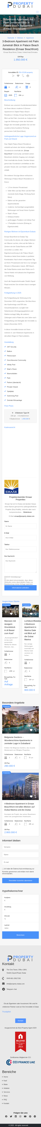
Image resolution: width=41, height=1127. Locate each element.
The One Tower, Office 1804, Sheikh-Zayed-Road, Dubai (17, 971)
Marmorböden (12, 373)
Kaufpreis (7, 897)
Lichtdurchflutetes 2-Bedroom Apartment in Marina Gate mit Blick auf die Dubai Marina (32, 630)
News (6, 1096)
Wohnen (20, 38)
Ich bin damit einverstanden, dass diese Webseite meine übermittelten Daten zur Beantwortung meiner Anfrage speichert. (18, 582)
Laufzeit (6, 925)
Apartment (30, 38)
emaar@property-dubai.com (24, 516)
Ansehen (20, 728)
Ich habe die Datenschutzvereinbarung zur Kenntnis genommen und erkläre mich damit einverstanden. (18, 871)
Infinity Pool (11, 365)
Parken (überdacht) (14, 382)
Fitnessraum (11, 356)
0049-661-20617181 (14, 978)
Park (8, 378)
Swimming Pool (12, 396)
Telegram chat (12, 989)
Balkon (9, 351)
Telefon (6, 544)
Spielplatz (10, 391)
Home (6, 1077)
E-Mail (6, 533)
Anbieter (7, 1088)
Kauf (5, 1080)
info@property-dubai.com (16, 984)
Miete (6, 1084)
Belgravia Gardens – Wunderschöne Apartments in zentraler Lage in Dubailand (18, 740)
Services (7, 1092)
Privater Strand (12, 387)
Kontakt (20, 1021)
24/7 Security (11, 347)
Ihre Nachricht (9, 556)
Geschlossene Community (16, 360)
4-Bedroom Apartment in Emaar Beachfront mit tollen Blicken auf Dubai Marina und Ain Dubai (19, 807)
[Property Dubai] (20, 7)
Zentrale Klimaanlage (14, 400)
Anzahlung (7, 907)
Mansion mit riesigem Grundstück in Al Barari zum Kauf (10, 627)
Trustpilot (6, 1012)
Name (6, 521)
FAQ (5, 1099)
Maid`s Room (12, 369)
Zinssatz (7, 916)
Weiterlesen (27, 512)
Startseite (10, 38)
